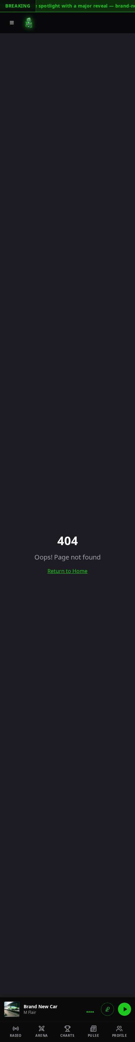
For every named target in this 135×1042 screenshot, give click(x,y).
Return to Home (67, 571)
